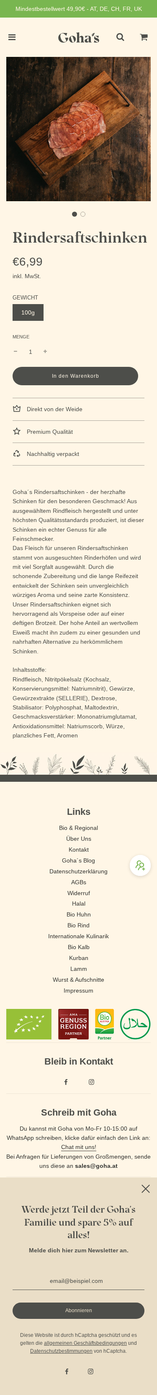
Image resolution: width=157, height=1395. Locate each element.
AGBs (78, 882)
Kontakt (79, 849)
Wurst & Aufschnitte (78, 979)
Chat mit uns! (78, 1147)
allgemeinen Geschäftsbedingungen (85, 1343)
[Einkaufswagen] (144, 37)
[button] (74, 214)
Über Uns (78, 838)
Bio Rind (78, 925)
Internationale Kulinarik (78, 936)
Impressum (78, 990)
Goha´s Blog (78, 860)
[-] (15, 351)
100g (28, 312)
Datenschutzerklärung (78, 871)
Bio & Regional (78, 827)
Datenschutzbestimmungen (61, 1351)
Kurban (78, 958)
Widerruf (78, 893)
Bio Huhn (79, 914)
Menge (21, 336)
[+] (45, 351)
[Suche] (120, 37)
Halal (78, 903)
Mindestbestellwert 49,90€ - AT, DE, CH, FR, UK (78, 8)
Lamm (78, 968)
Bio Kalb (79, 947)
